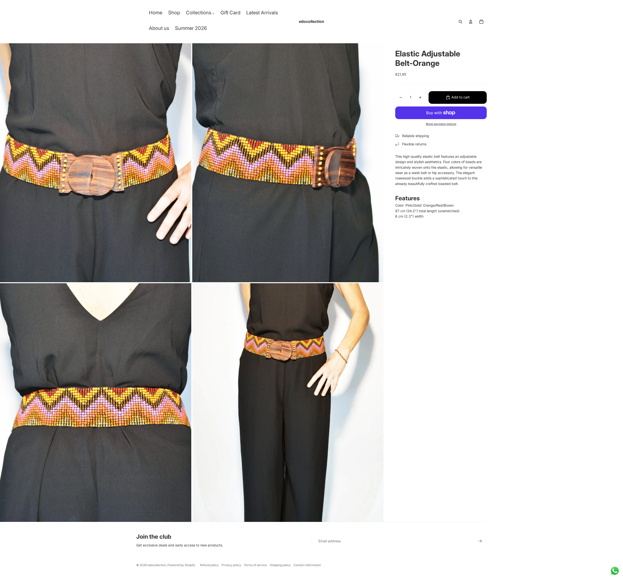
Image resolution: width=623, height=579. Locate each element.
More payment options (441, 124)
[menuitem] (155, 14)
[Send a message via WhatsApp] (615, 571)
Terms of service (255, 565)
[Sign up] (480, 541)
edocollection (156, 565)
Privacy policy (231, 565)
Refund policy (209, 565)
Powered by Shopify (181, 565)
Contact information (307, 565)
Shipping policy (280, 565)
